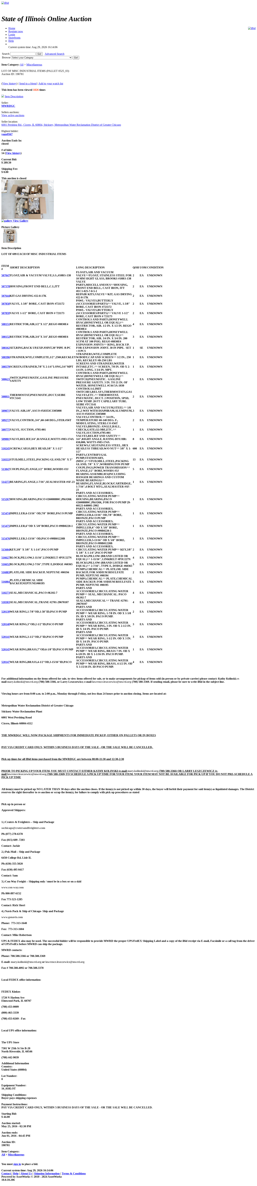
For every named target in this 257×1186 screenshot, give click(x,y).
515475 (5, 525)
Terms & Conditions (74, 1173)
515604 (5, 549)
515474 (5, 513)
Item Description (14, 96)
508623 (5, 379)
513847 (5, 469)
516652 (5, 564)
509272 (5, 420)
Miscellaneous (34, 64)
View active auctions (12, 115)
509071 (5, 410)
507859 (5, 313)
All (21, 64)
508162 (5, 347)
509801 (5, 439)
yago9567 (7, 134)
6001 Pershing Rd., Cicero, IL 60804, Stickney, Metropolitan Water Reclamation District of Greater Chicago (61, 124)
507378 (5, 286)
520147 (5, 662)
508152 (5, 336)
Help (16, 1173)
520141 (5, 636)
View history (9, 83)
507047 (5, 275)
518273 (5, 592)
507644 (5, 295)
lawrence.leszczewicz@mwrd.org (111, 681)
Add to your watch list (50, 83)
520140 (5, 624)
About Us (26, 1173)
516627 (5, 557)
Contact (6, 1173)
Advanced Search (54, 53)
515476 (5, 538)
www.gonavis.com (12, 917)
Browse (6, 57)
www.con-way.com (12, 887)
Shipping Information (47, 1173)
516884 (5, 581)
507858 (5, 303)
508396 (5, 357)
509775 (5, 429)
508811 (5, 396)
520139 (5, 611)
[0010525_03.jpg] (10, 241)
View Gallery (20, 220)
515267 (5, 499)
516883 (5, 572)
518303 (5, 602)
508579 (5, 366)
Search (6, 53)
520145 (5, 649)
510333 (5, 459)
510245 (5, 448)
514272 (5, 481)
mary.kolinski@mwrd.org (22, 681)
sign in (17, 1164)
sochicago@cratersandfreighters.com (23, 827)
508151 (5, 324)
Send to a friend (28, 83)
